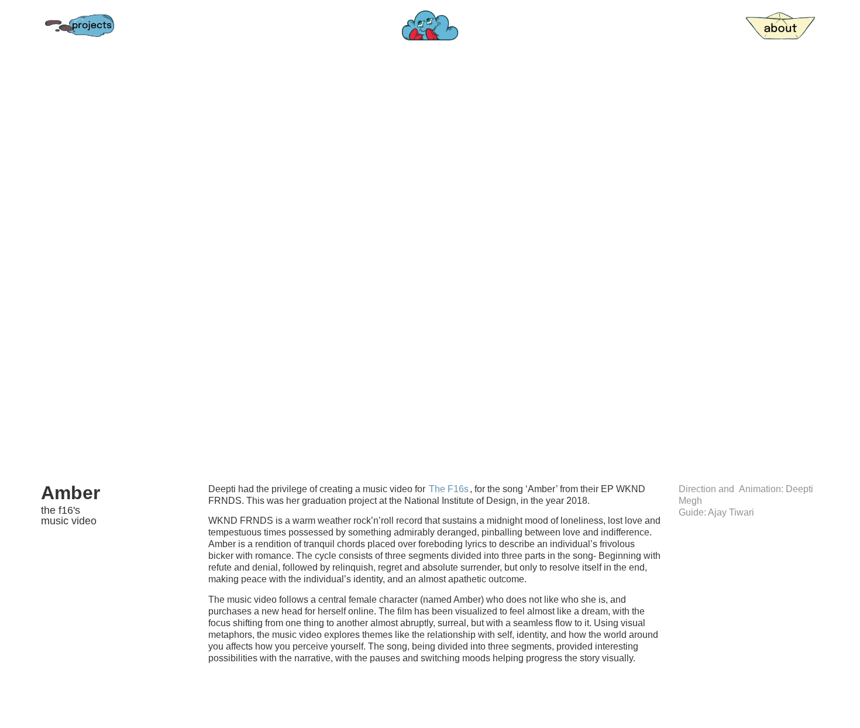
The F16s (449, 489)
